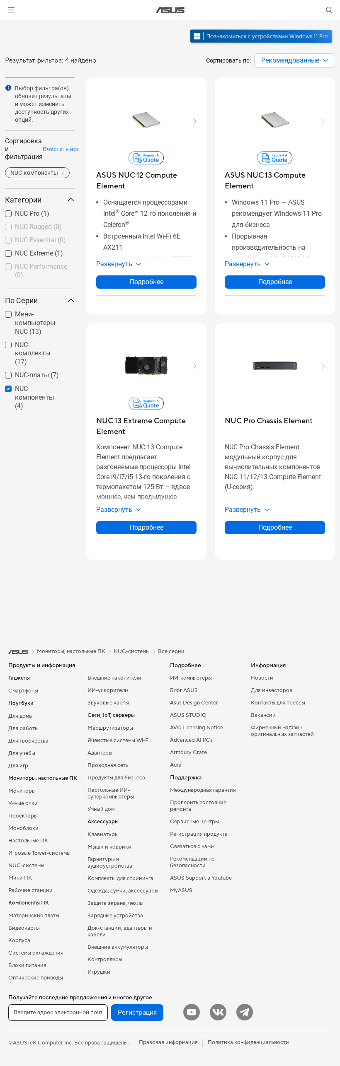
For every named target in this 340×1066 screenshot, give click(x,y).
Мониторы (22, 791)
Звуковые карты (108, 702)
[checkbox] (36, 323)
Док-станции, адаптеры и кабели (119, 931)
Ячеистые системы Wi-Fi (118, 740)
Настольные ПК (28, 840)
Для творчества (28, 741)
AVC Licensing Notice (196, 727)
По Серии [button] (21, 300)
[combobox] (294, 60)
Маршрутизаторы (110, 728)
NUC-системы (26, 865)
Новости (262, 678)
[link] (170, 10)
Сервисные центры (194, 821)
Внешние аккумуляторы (117, 947)
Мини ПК (20, 878)
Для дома (20, 716)
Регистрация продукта (199, 834)
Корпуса (19, 940)
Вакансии (263, 715)
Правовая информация (168, 1042)
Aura (176, 765)
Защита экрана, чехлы (115, 903)
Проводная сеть (107, 765)
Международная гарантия (203, 790)
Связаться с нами (192, 846)
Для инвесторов (271, 690)
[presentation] (325, 60)
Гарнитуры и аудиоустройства (109, 862)
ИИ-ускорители (107, 690)
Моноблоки (23, 828)
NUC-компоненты (31, 387)
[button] (11, 10)
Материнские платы (33, 915)
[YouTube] (191, 1012)
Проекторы (23, 816)
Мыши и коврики (109, 847)
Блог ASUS (184, 690)
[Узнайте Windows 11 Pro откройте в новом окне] (262, 44)
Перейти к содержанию (10, 25)
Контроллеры (104, 959)
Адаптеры (99, 753)
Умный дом (100, 809)
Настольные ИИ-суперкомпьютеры (110, 793)
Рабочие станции (30, 890)
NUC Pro (17, 211)
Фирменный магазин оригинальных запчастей (282, 731)
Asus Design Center (194, 702)
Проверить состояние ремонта (198, 806)
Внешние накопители (114, 678)
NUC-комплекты (30, 343)
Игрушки (98, 972)
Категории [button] (23, 199)
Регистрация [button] (137, 1012)
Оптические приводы (35, 977)
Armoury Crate (188, 752)
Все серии (171, 651)
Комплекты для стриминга (120, 878)
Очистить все (61, 149)
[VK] (218, 1012)
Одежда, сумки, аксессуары (122, 891)
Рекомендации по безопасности (192, 862)
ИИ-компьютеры (191, 678)
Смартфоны (23, 690)
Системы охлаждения (35, 953)
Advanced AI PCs (191, 740)
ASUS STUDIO (188, 715)
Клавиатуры (103, 834)
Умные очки (23, 803)
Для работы (23, 728)
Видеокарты (24, 928)
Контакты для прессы (278, 702)
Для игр (18, 765)
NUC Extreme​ (24, 251)
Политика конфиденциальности (248, 1042)
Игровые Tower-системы (39, 853)
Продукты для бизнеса (116, 777)
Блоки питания (27, 965)
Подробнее (146, 282)
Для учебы (21, 753)
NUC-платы (22, 373)
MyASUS (181, 890)
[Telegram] (244, 1012)
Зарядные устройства (115, 915)
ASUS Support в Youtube (201, 878)
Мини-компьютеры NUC (34, 315)
